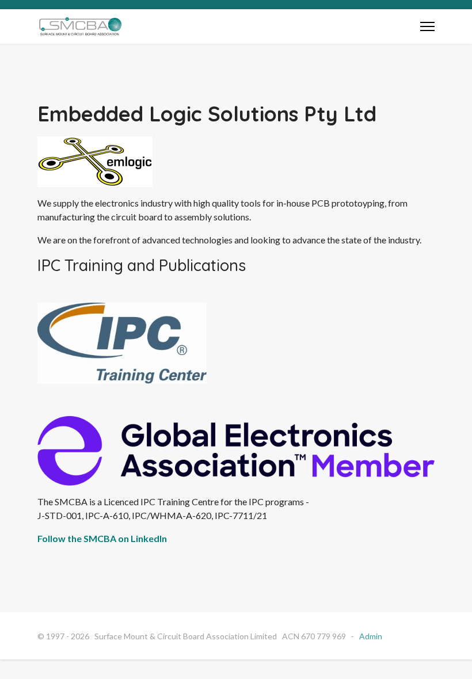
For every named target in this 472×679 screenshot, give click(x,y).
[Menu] (427, 26)
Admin (370, 636)
